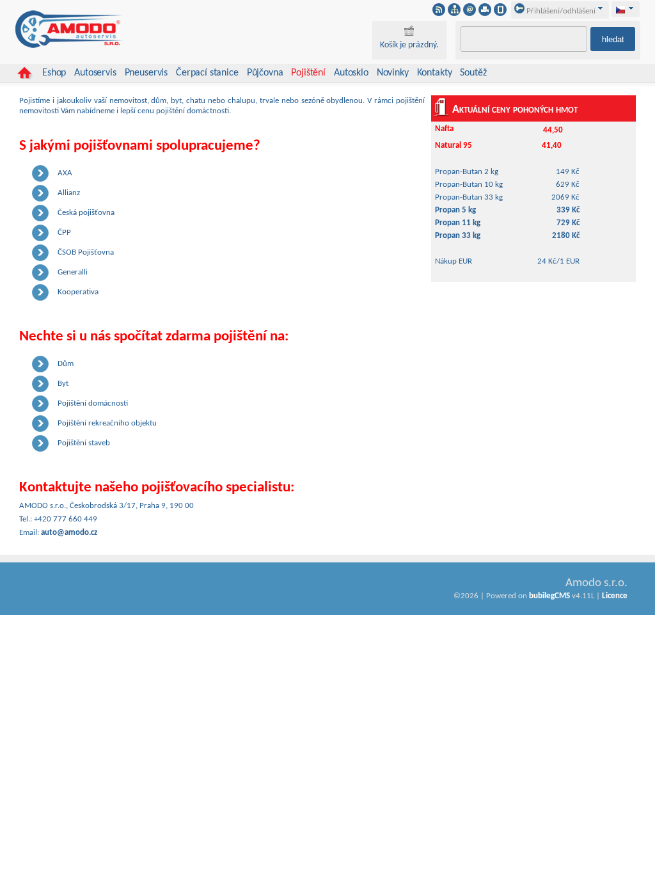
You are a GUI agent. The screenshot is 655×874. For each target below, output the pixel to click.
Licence (614, 596)
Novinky (393, 73)
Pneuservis (146, 73)
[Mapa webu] (454, 13)
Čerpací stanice (207, 73)
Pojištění (308, 73)
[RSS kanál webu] (438, 13)
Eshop (54, 73)
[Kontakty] (469, 13)
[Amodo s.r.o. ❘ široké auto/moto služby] (69, 46)
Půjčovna (265, 73)
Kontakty (434, 73)
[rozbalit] (631, 8)
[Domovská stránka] (24, 73)
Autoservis (95, 73)
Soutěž (473, 73)
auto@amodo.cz (69, 532)
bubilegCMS (549, 596)
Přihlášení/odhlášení (560, 11)
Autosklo (351, 73)
